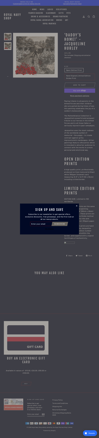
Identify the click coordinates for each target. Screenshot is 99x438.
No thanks (49, 229)
